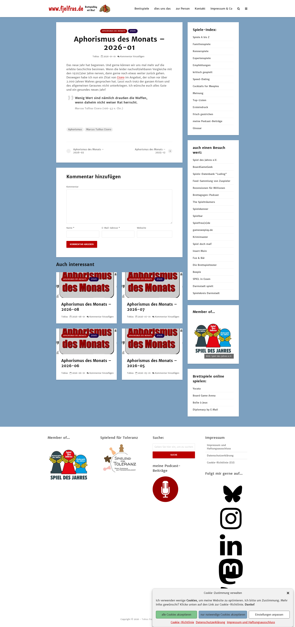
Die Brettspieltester (205, 265)
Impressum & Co (221, 8)
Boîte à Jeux (200, 402)
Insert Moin (200, 251)
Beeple (197, 272)
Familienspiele (201, 44)
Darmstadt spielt (203, 286)
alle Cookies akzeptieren (176, 614)
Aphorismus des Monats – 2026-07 (152, 307)
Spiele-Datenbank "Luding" (210, 174)
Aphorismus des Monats (113, 31)
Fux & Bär (199, 258)
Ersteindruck (200, 107)
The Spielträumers (204, 202)
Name (70, 228)
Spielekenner (200, 209)
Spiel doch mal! (202, 244)
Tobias (96, 56)
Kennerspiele (200, 51)
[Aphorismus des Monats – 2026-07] (152, 284)
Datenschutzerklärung (210, 622)
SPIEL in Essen (201, 279)
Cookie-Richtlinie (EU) (221, 462)
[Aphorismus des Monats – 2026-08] (86, 284)
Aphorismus (75, 129)
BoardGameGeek (203, 167)
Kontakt (200, 8)
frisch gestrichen (203, 114)
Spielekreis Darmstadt (206, 293)
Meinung (198, 93)
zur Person (183, 8)
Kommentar (72, 187)
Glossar (197, 128)
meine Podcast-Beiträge (207, 121)
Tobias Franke (149, 619)
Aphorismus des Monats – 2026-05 (152, 363)
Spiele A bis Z (201, 37)
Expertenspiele (202, 58)
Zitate (133, 31)
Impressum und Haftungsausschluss (251, 622)
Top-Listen (199, 100)
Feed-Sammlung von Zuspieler (211, 181)
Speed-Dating (201, 79)
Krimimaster (200, 237)
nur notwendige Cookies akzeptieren (223, 614)
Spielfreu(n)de (201, 223)
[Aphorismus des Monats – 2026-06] (86, 341)
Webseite (141, 228)
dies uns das (162, 8)
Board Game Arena (204, 395)
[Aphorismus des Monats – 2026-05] (152, 341)
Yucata (197, 388)
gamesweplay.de (203, 230)
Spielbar (198, 216)
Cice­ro (120, 77)
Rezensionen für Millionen (209, 188)
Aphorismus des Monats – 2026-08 (86, 307)
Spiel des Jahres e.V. (205, 160)
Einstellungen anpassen (269, 614)
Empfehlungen (201, 65)
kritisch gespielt (202, 72)
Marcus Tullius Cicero (98, 129)
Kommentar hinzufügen (132, 56)
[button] (288, 593)
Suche (173, 455)
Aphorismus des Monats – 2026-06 (86, 363)
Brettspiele (142, 8)
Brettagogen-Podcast (206, 195)
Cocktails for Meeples (206, 86)
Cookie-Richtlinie (182, 622)
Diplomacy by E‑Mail (205, 409)
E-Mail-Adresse (111, 228)
